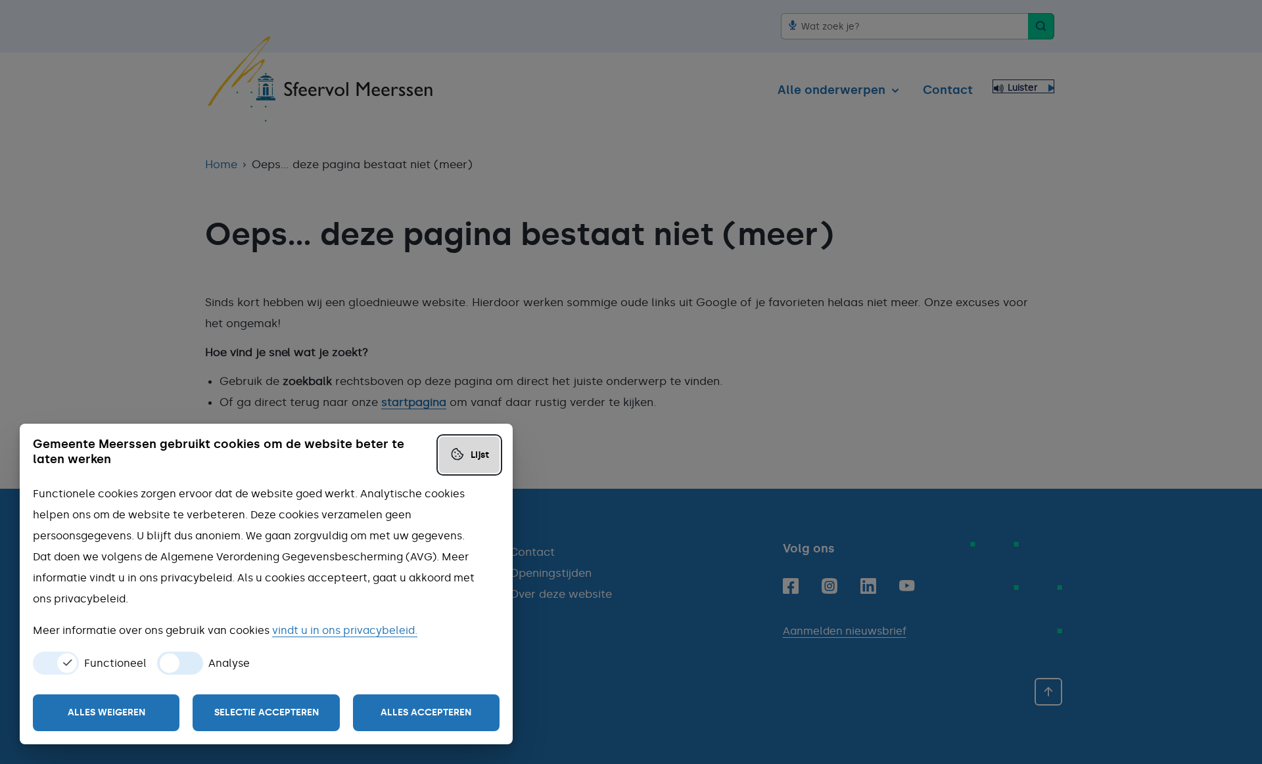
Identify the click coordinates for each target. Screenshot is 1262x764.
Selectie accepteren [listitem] (266, 712)
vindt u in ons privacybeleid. (344, 630)
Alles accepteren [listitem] (426, 712)
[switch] (56, 663)
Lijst (480, 455)
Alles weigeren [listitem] (106, 712)
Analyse (229, 663)
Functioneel (115, 663)
